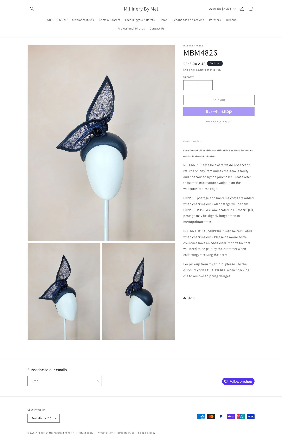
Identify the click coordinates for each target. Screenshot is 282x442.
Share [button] (191, 298)
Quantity (188, 77)
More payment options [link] (219, 121)
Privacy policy (105, 432)
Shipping (188, 69)
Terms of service (125, 432)
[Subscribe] (97, 381)
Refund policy (86, 432)
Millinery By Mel (44, 432)
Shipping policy (146, 432)
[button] (32, 8)
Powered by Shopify (64, 432)
